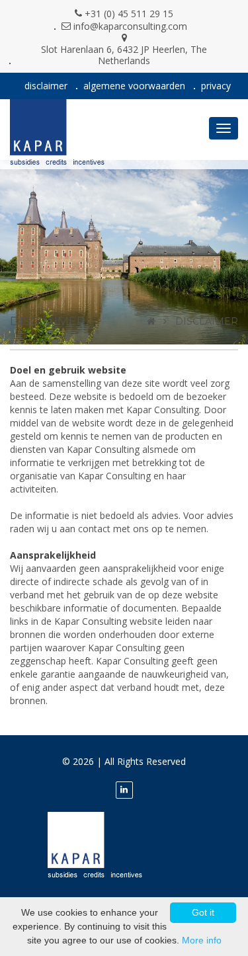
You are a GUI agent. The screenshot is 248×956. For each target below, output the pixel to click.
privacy (216, 85)
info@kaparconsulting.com (130, 26)
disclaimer (45, 85)
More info (202, 940)
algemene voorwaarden (134, 85)
